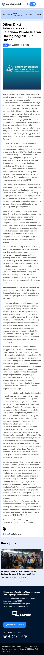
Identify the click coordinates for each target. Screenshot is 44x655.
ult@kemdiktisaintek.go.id (19, 603)
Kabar (30, 14)
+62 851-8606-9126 (20, 606)
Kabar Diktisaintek (17, 14)
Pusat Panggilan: (15, 625)
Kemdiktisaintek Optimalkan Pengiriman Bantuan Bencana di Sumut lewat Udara (18, 572)
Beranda (6, 14)
